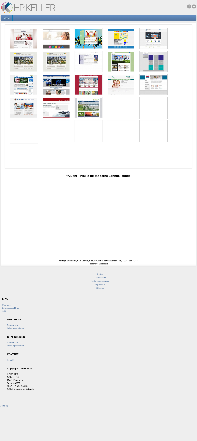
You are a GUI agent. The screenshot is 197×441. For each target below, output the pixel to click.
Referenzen (12, 325)
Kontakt (10, 360)
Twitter (194, 6)
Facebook (189, 6)
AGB (4, 311)
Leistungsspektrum (10, 308)
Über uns (6, 305)
